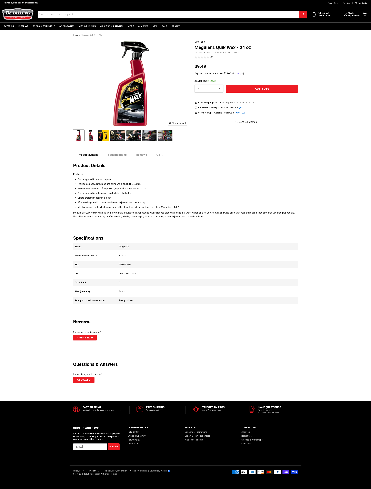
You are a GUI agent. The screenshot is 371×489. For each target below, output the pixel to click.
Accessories (66, 26)
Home (75, 35)
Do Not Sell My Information (116, 471)
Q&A (159, 154)
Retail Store (246, 436)
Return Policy (134, 439)
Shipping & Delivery (137, 436)
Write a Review (88, 338)
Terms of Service (94, 471)
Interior (23, 26)
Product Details (88, 154)
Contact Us (133, 443)
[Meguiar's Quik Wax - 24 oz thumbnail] (78, 135)
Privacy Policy (78, 471)
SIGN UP (113, 446)
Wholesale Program (194, 439)
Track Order (333, 3)
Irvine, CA (240, 112)
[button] (203, 57)
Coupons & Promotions (196, 432)
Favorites (346, 3)
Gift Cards (246, 443)
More (131, 26)
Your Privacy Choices (158, 471)
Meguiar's (199, 42)
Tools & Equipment (44, 26)
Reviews (141, 154)
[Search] (303, 14)
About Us (245, 432)
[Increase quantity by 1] (219, 89)
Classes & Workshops (252, 439)
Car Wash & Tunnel (111, 26)
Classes (143, 26)
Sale (164, 26)
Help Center (362, 3)
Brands (176, 26)
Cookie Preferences (138, 471)
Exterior (9, 26)
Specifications (117, 154)
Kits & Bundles (87, 26)
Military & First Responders (197, 436)
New (154, 26)
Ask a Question (85, 381)
